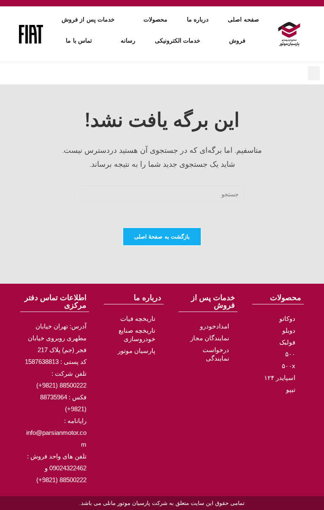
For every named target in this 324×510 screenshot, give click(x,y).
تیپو (290, 389)
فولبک (287, 342)
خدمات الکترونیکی (178, 40)
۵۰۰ (290, 354)
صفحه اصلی (243, 19)
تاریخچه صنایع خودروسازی (137, 334)
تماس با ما (79, 40)
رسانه (128, 40)
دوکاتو (287, 318)
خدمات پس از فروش (88, 19)
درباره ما (198, 19)
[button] (314, 73)
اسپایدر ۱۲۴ (279, 377)
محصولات (155, 19)
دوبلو (288, 330)
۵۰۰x (288, 365)
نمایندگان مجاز (209, 338)
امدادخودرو (214, 326)
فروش (237, 40)
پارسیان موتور (136, 350)
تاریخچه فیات (137, 318)
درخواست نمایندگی (215, 354)
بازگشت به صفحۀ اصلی (162, 236)
